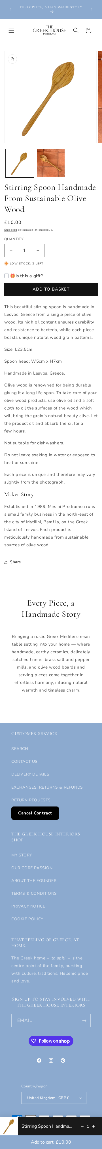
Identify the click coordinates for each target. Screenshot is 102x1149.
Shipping (10, 230)
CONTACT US (24, 761)
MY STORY (21, 855)
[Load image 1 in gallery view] (20, 163)
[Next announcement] (91, 9)
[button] (11, 30)
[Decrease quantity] (82, 1126)
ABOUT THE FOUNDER (33, 880)
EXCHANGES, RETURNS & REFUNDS (47, 787)
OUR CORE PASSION (32, 868)
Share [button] (15, 562)
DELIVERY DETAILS (30, 774)
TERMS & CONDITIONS (34, 893)
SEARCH (19, 748)
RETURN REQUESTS (31, 800)
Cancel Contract (35, 813)
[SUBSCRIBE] (84, 1020)
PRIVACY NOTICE (28, 906)
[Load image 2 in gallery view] (51, 163)
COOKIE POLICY (27, 919)
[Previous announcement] (10, 9)
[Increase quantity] (93, 1126)
